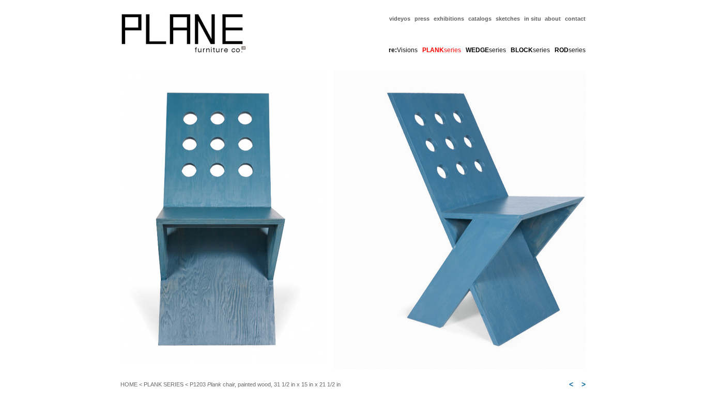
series (486, 50)
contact (575, 18)
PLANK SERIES (163, 384)
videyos (399, 18)
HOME (128, 384)
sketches (508, 18)
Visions (403, 50)
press (422, 18)
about (553, 18)
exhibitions (449, 18)
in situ (533, 18)
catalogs (480, 18)
